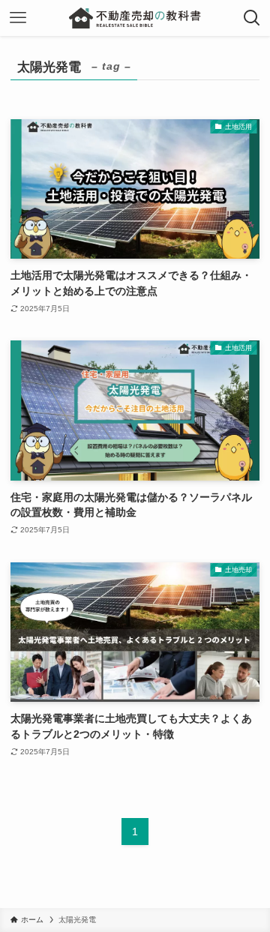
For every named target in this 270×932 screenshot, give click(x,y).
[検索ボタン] (252, 18)
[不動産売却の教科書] (135, 18)
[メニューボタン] (18, 18)
